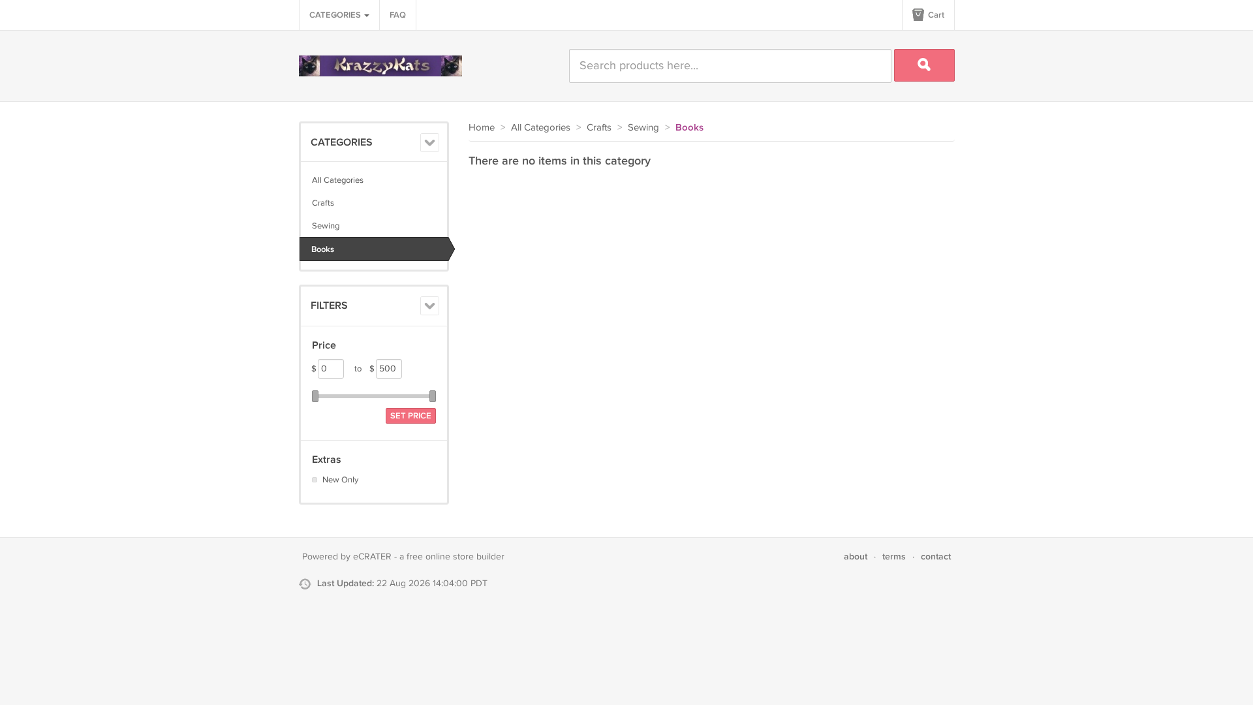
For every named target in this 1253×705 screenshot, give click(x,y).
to (364, 369)
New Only (340, 480)
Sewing (325, 226)
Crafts (323, 203)
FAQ (398, 15)
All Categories (338, 180)
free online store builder (455, 557)
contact (936, 556)
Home (482, 127)
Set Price (410, 416)
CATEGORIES (336, 15)
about (855, 556)
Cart (935, 15)
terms (894, 556)
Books (322, 249)
